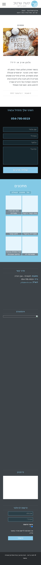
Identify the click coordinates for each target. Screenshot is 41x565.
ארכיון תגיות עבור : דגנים (30, 10)
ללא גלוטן (20, 59)
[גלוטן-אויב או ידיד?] (20, 42)
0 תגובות (28, 93)
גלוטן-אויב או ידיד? (20, 62)
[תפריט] (4, 4)
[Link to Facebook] (7, 558)
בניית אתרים (14, 555)
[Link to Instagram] (4, 558)
